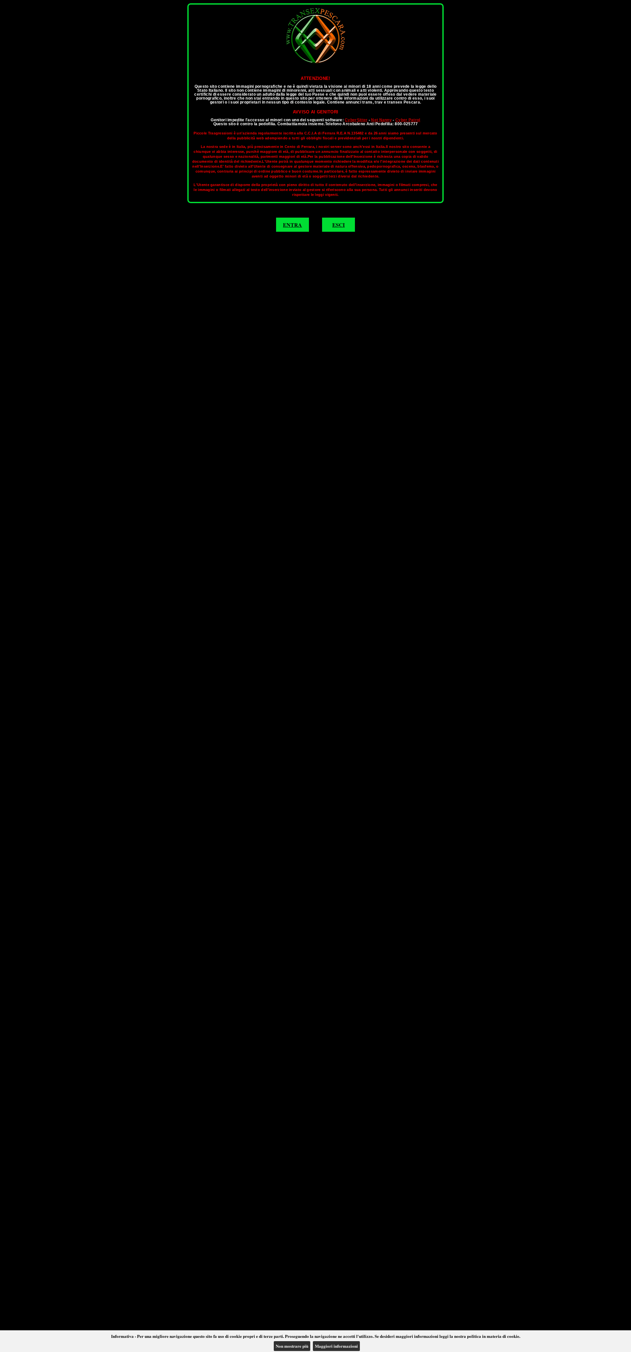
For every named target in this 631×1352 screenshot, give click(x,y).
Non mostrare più (292, 1346)
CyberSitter (356, 120)
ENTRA (292, 224)
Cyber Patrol (407, 120)
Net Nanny (381, 120)
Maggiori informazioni (336, 1346)
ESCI (338, 224)
